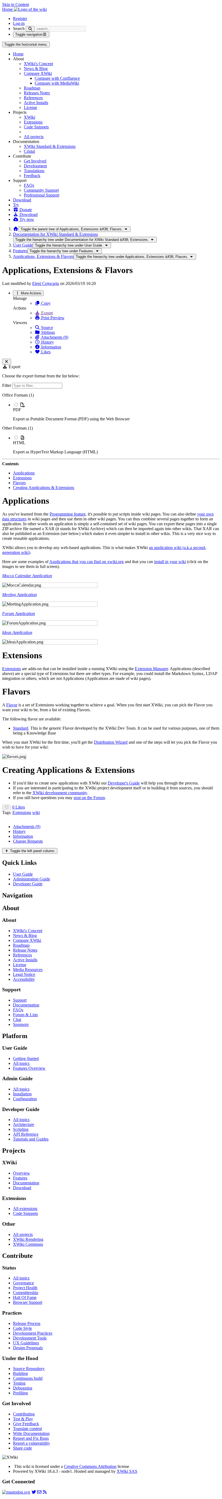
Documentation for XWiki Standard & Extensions (55, 234)
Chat (17, 1019)
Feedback (32, 175)
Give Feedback (26, 1423)
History (47, 342)
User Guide (23, 245)
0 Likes (18, 807)
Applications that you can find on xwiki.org (86, 561)
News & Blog (36, 68)
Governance (23, 1283)
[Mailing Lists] (39, 1492)
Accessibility (24, 979)
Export (46, 313)
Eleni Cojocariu (45, 283)
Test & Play (23, 1419)
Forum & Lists (25, 1014)
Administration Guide (31, 879)
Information (50, 347)
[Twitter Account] (34, 1492)
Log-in (19, 23)
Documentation (26, 1005)
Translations (34, 170)
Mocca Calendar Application (27, 575)
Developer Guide (28, 884)
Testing (19, 1383)
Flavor (11, 705)
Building (20, 1373)
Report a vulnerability (31, 1443)
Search (19, 28)
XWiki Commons (28, 1244)
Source (46, 327)
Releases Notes (37, 93)
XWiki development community (59, 792)
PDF (17, 409)
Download (22, 200)
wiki (36, 812)
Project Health (25, 1287)
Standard (20, 728)
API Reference (25, 1134)
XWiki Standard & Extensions (50, 146)
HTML (19, 442)
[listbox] (111, 423)
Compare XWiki (38, 73)
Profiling (20, 1393)
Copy (45, 303)
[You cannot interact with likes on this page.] (6, 807)
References (33, 97)
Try (16, 204)
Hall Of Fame (25, 1297)
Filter (7, 385)
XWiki (29, 117)
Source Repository (29, 1368)
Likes (45, 352)
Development (35, 166)
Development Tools (30, 1338)
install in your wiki (170, 561)
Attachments (26, 826)
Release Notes (25, 950)
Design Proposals (28, 1347)
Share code (22, 1448)
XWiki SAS (127, 1471)
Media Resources (28, 969)
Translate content (27, 1428)
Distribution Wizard (111, 742)
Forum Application (18, 613)
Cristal (29, 151)
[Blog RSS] (44, 1492)
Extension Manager (151, 668)
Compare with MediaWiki (57, 83)
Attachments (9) (54, 337)
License (30, 107)
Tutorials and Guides (30, 1139)
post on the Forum (89, 797)
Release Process (26, 1323)
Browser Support (27, 1302)
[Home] (15, 229)
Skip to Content (15, 4)
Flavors (19, 482)
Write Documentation (31, 1433)
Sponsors (21, 1024)
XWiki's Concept (38, 63)
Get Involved (35, 161)
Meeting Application (19, 594)
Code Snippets (36, 127)
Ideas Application (17, 632)
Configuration (25, 1098)
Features (20, 250)
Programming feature (68, 514)
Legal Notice (24, 974)
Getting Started (26, 1058)
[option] (116, 411)
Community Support (41, 190)
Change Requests (28, 841)
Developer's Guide (124, 783)
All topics (21, 1063)
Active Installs (36, 102)
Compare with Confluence (57, 78)
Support (20, 1000)
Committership (25, 1292)
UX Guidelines (26, 1343)
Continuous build (28, 1378)
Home (18, 54)
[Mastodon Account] (16, 1492)
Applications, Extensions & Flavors (43, 256)
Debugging (22, 1388)
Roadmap (32, 88)
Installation (22, 1094)
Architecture (23, 1124)
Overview (21, 1173)
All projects (34, 136)
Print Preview (52, 317)
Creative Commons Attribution (90, 1466)
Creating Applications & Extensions (43, 487)
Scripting (20, 1129)
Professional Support (41, 195)
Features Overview (29, 1068)
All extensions (25, 1208)
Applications (24, 473)
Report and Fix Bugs (31, 1438)
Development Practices (32, 1333)
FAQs (29, 185)
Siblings (47, 332)
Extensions (33, 122)
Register (20, 18)
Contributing (24, 1414)
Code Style (22, 1328)
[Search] (30, 29)
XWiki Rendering (28, 1239)
